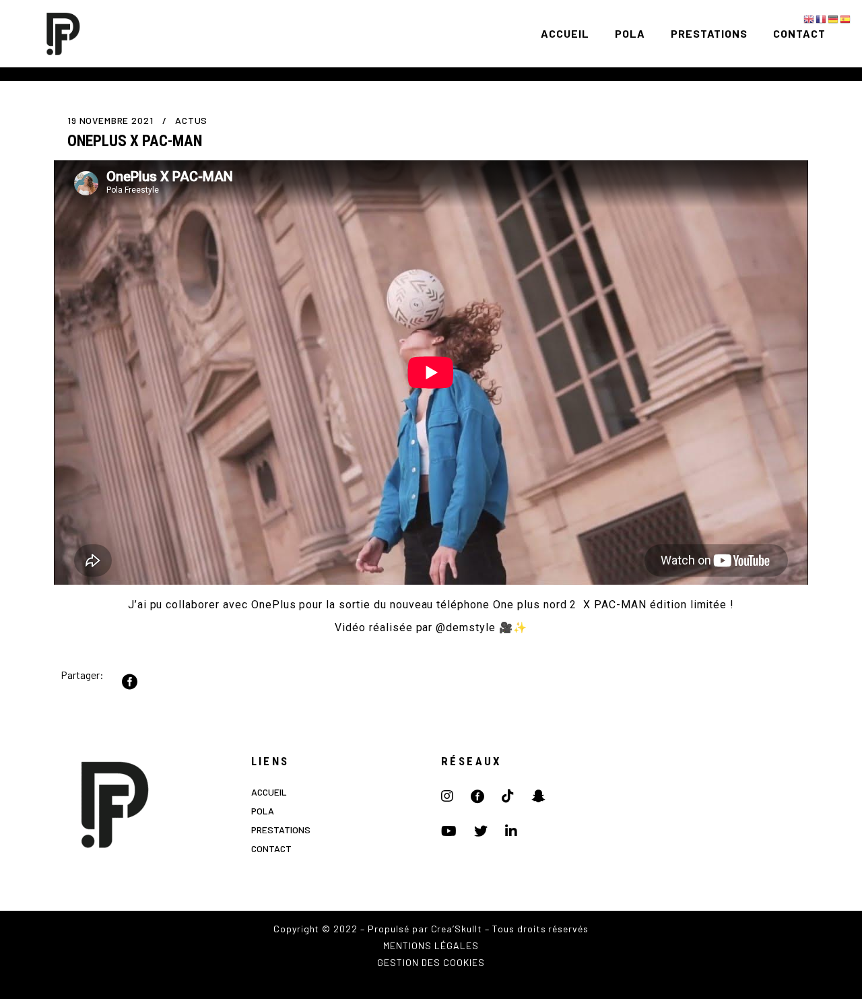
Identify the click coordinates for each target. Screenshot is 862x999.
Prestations (280, 829)
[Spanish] (846, 17)
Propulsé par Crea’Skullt (425, 928)
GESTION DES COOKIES (430, 962)
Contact (271, 848)
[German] (834, 17)
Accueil (269, 792)
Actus (191, 120)
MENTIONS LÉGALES (430, 945)
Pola (262, 810)
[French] (822, 17)
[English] (809, 17)
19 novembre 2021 (111, 120)
